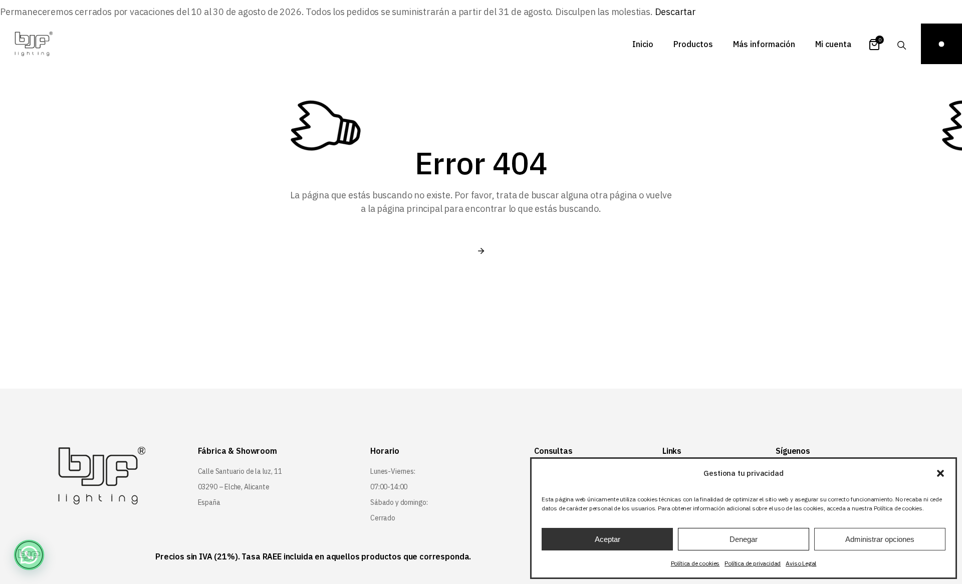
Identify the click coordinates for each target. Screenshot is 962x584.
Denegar (744, 539)
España (209, 502)
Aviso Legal (801, 563)
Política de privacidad (753, 563)
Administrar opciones (879, 539)
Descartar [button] (675, 12)
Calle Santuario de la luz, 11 (240, 471)
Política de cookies (695, 563)
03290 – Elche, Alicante (234, 486)
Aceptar (607, 539)
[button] (940, 473)
